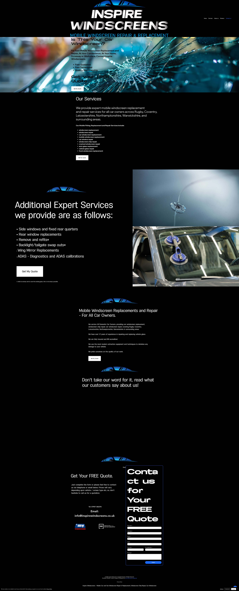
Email (128, 542)
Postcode (129, 547)
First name (129, 525)
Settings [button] (221, 589)
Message (129, 552)
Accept (233, 589)
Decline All (227, 589)
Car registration (148, 547)
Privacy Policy (49, 589)
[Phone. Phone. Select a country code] (129, 539)
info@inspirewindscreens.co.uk (95, 515)
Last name (129, 531)
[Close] (237, 589)
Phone (129, 536)
